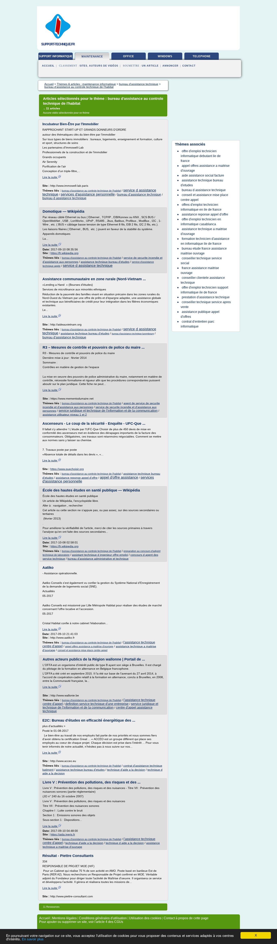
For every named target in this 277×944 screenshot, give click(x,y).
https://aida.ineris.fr (62, 834)
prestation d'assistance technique (206, 297)
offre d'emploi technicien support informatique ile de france (204, 290)
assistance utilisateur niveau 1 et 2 (65, 414)
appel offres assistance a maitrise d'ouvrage (89, 646)
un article (150, 65)
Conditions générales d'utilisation (103, 918)
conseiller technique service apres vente (206, 304)
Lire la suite (50, 177)
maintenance (92, 56)
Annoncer (170, 65)
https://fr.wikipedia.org (64, 253)
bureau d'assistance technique (139, 194)
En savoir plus (33, 939)
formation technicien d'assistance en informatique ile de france (205, 241)
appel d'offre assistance (119, 477)
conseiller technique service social (201, 260)
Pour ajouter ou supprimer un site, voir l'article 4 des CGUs (81, 922)
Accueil (48, 65)
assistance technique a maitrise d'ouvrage (204, 231)
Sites (83, 65)
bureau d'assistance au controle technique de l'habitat (91, 190)
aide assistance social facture (203, 175)
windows (165, 56)
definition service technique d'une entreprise (97, 704)
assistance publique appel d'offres (200, 314)
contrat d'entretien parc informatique (197, 324)
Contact (188, 65)
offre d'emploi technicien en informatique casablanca (201, 222)
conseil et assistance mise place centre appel (82, 650)
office (128, 56)
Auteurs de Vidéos (103, 65)
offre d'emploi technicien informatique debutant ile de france (201, 156)
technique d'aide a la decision (126, 769)
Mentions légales (64, 918)
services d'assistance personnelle (88, 194)
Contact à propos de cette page (186, 918)
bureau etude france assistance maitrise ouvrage (204, 251)
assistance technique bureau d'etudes (105, 261)
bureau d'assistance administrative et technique (98, 558)
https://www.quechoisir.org (67, 469)
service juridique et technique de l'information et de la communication (108, 410)
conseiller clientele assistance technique (203, 280)
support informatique (55, 56)
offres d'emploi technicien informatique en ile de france (201, 207)
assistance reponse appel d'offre (77, 477)
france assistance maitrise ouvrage (200, 270)
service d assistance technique (88, 266)
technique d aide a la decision (125, 843)
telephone (202, 56)
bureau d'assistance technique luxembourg (133, 333)
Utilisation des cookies (145, 918)
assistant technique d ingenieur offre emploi (100, 554)
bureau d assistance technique (64, 198)
